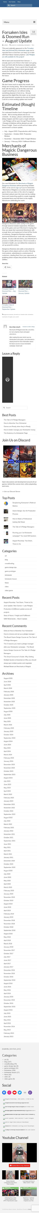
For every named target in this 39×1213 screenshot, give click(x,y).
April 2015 (7, 1023)
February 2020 (9, 890)
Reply (33, 326)
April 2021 (7, 851)
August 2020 (8, 871)
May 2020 (7, 880)
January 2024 (8, 761)
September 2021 (9, 841)
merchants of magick (7, 316)
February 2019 (9, 914)
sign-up (18, 188)
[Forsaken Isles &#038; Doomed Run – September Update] (9, 300)
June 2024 (7, 744)
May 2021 (7, 847)
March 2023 (8, 794)
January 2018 (8, 947)
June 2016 (7, 987)
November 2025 (9, 701)
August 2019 (8, 904)
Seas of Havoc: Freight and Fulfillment (17, 615)
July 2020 (7, 874)
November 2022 (9, 807)
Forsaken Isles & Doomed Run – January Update (24, 291)
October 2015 (8, 1003)
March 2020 (8, 887)
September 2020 (9, 867)
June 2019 (7, 907)
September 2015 (9, 1006)
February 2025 (9, 728)
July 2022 (7, 821)
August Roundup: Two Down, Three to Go (18, 602)
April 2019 (7, 910)
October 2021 (8, 837)
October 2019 (8, 900)
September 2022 (9, 814)
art (6, 556)
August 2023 (8, 778)
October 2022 (8, 811)
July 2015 (7, 1013)
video (7, 586)
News (7, 583)
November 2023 (9, 768)
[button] (10, 1178)
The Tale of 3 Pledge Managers (23, 527)
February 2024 (9, 758)
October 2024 (8, 735)
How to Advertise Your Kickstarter (21, 631)
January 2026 (8, 695)
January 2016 (8, 997)
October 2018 (8, 927)
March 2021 (8, 854)
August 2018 (8, 934)
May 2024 (7, 748)
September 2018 (9, 930)
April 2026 (7, 685)
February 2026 (9, 691)
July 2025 (7, 715)
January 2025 (8, 731)
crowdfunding (20, 45)
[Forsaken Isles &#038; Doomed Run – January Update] (25, 284)
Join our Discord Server (12, 491)
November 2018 (9, 924)
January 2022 (8, 831)
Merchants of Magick (23, 666)
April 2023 (7, 791)
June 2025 (7, 718)
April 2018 (7, 940)
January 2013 (8, 1036)
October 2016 (8, 977)
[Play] (19, 212)
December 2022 (9, 804)
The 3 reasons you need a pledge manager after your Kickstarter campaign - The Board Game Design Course (19, 647)
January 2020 (8, 894)
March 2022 (8, 824)
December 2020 (9, 861)
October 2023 (8, 771)
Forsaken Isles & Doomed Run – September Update (8, 307)
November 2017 (9, 950)
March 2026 (8, 688)
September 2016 (9, 980)
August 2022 (8, 817)
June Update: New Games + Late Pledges (18, 605)
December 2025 (9, 698)
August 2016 (8, 983)
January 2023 (8, 801)
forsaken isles (24, 314)
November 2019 (9, 897)
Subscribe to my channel (20, 1165)
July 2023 (7, 781)
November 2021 (9, 834)
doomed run (17, 314)
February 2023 (9, 798)
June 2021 (7, 844)
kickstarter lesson (11, 579)
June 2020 (7, 877)
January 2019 (8, 917)
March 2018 (8, 943)
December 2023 (9, 764)
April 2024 (7, 751)
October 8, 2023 (27, 326)
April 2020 (7, 884)
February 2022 (9, 827)
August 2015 (8, 1010)
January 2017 (8, 967)
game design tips (11, 567)
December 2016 (9, 970)
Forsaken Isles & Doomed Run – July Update (9, 291)
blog (6, 559)
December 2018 (9, 920)
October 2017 (8, 953)
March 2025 (8, 725)
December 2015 (9, 1000)
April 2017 (7, 963)
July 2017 (7, 957)
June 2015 (7, 1016)
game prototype (10, 571)
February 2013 (9, 1033)
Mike (6, 45)
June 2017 (7, 960)
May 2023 (7, 788)
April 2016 (7, 993)
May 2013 (7, 1030)
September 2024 (9, 738)
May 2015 (7, 1020)
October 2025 (8, 705)
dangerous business (8, 314)
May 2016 (7, 990)
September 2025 (9, 708)
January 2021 (8, 857)
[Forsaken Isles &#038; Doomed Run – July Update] (9, 284)
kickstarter (27, 45)
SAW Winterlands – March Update (15, 619)
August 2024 (8, 741)
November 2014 (9, 1026)
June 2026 (7, 681)
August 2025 (8, 711)
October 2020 (8, 864)
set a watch (16, 316)
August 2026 (8, 678)
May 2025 (7, 721)
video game (9, 590)
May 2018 (7, 937)
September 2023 (9, 774)
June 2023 (7, 784)
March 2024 (8, 754)
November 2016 (9, 973)
